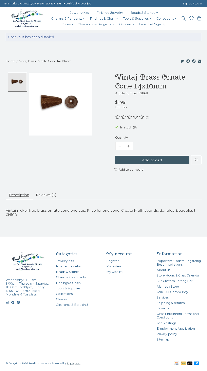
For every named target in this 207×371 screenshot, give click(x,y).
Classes (67, 24)
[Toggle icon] (183, 18)
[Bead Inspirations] (27, 18)
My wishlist (114, 272)
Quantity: (121, 137)
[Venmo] (196, 363)
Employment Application (176, 328)
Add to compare (131, 169)
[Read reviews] (130, 117)
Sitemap (163, 339)
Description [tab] (19, 195)
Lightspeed (73, 363)
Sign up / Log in (192, 3)
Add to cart (152, 160)
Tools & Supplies (68, 288)
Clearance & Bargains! (72, 305)
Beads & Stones (67, 272)
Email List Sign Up (153, 24)
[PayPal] (183, 363)
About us (163, 270)
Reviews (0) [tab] (46, 195)
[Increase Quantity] (128, 146)
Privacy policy (167, 334)
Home (10, 61)
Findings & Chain (68, 283)
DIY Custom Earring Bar (174, 281)
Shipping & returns (171, 303)
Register (112, 261)
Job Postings (166, 323)
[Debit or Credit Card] (190, 363)
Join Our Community (172, 292)
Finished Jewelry (68, 266)
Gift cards (126, 24)
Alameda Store (168, 286)
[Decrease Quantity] (120, 146)
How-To (163, 308)
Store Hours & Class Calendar (178, 275)
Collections (64, 294)
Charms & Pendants (71, 277)
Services (163, 297)
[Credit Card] (176, 363)
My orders (113, 266)
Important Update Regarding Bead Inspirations (179, 262)
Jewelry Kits (65, 261)
